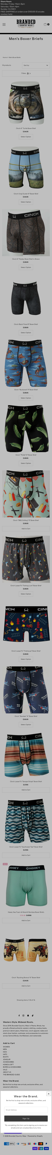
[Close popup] (48, 1094)
